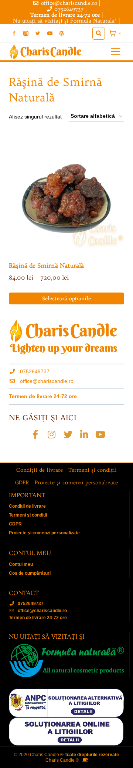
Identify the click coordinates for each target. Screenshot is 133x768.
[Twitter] (38, 33)
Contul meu (21, 564)
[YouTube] (50, 33)
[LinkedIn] (84, 434)
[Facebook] (14, 33)
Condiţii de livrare (39, 470)
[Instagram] (26, 33)
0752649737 (68, 9)
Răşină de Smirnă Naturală (46, 265)
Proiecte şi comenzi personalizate (76, 482)
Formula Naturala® (93, 20)
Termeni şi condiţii (92, 470)
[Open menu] (115, 51)
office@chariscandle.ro (47, 381)
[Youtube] (100, 434)
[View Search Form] (98, 33)
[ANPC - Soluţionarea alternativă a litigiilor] (66, 702)
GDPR (22, 482)
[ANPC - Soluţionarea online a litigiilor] (66, 731)
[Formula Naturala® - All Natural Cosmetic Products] (66, 660)
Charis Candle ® (62, 760)
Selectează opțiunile (66, 298)
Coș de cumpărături (30, 573)
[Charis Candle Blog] (62, 33)
